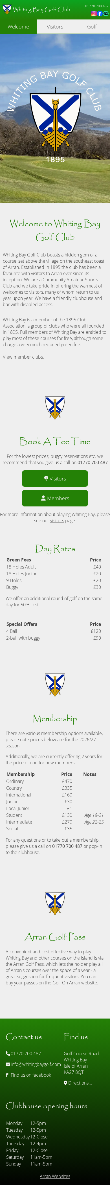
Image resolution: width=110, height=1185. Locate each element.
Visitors (55, 26)
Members (58, 498)
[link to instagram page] (94, 13)
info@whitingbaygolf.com (35, 1064)
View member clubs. (23, 357)
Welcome (18, 26)
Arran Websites (55, 1176)
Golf (91, 26)
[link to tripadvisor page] (106, 13)
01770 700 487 (25, 1053)
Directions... (79, 1083)
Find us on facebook (30, 1075)
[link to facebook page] (100, 13)
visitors (57, 520)
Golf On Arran (66, 983)
